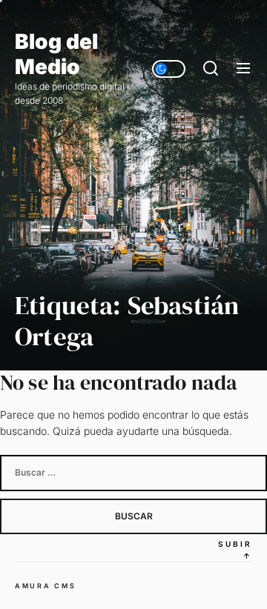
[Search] (211, 69)
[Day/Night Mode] (169, 69)
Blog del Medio (56, 54)
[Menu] (243, 69)
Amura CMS (45, 586)
